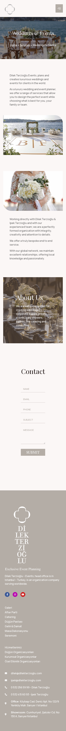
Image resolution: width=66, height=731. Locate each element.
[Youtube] (23, 594)
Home (13, 45)
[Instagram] (15, 594)
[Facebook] (7, 594)
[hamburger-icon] (59, 8)
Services (25, 45)
